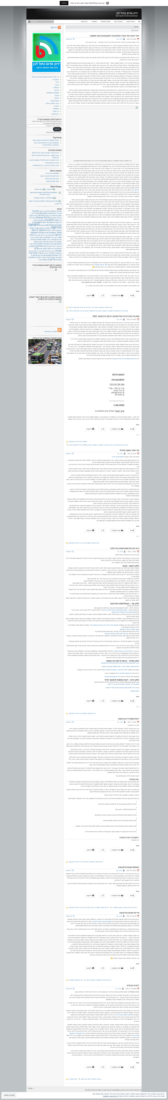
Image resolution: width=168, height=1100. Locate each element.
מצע (82, 1079)
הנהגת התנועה (130, 21)
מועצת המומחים (105, 21)
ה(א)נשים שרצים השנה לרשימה (102, 921)
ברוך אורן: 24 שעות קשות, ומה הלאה (124, 548)
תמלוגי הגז (43, 260)
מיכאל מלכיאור (48, 242)
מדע (85, 1079)
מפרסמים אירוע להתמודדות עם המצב (123, 612)
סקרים (57, 95)
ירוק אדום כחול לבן (127, 13)
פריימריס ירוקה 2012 (79, 307)
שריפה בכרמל (40, 255)
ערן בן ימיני (47, 246)
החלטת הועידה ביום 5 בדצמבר (123, 651)
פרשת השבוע (55, 101)
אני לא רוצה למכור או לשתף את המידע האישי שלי (99, 1090)
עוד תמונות (58, 203)
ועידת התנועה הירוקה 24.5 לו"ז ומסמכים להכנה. (44, 160)
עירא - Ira (119, 39)
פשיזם (40, 248)
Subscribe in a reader (50, 331)
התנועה (42, 225)
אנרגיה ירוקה (57, 213)
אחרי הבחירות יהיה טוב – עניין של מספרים (46, 165)
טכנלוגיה (71, 1079)
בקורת (106, 445)
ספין (31, 244)
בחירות (126, 445)
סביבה (51, 244)
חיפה (48, 237)
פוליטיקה (76, 311)
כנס (55, 239)
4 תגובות (68, 722)
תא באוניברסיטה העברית (49, 257)
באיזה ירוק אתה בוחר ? (52, 163)
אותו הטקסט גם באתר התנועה (111, 666)
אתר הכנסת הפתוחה (100, 265)
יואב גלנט (43, 237)
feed (54, 27)
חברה (57, 85)
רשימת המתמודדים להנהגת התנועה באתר (45, 140)
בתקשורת (94, 21)
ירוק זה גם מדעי (133, 985)
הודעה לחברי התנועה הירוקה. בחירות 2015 (45, 153)
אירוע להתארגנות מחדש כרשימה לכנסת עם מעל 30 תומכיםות (120, 663)
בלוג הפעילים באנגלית (52, 179)
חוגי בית (82, 311)
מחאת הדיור (57, 242)
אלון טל (126, 311)
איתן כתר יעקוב (44, 211)
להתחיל (64, 3)
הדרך (92, 307)
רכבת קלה (45, 253)
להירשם (57, 129)
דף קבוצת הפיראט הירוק (123, 673)
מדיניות (88, 307)
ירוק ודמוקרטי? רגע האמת (128, 719)
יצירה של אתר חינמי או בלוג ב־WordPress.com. (128, 1090)
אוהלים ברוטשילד (55, 211)
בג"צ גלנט (49, 216)
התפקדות (85, 445)
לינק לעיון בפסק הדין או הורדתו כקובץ (124, 359)
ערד (53, 246)
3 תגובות (68, 453)
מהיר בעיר (50, 239)
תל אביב (51, 259)
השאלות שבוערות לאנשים (128, 867)
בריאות (99, 1079)
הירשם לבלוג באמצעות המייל (49, 119)
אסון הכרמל (57, 216)
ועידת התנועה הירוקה (91, 311)
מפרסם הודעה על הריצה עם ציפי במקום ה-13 (104, 625)
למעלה (30, 1088)
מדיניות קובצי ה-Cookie (110, 1096)
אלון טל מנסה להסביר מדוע (130, 666)
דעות (96, 307)
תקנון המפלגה (134, 691)
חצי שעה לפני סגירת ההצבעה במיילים (116, 634)
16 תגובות (69, 39)
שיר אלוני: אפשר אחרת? (129, 450)
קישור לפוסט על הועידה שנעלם (129, 629)
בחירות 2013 (108, 307)
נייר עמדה (56, 111)
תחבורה (56, 106)
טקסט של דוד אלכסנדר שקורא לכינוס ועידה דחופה (123, 684)
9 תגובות (68, 319)
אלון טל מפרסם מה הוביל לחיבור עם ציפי (114, 610)
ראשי (139, 22)
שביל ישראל (37, 253)
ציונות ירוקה (51, 251)
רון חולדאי (52, 253)
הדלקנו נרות (135, 190)
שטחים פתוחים (52, 255)
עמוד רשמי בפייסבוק (52, 181)
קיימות (71, 307)
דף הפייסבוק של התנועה (112, 676)
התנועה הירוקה (118, 21)
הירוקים (58, 222)
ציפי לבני (44, 251)
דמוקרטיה (101, 307)
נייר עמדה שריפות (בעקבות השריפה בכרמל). (45, 77)
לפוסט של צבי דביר (118, 457)
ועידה (46, 233)
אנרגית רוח (35, 213)
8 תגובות (68, 551)
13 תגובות (69, 988)
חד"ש (42, 235)
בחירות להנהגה (56, 218)
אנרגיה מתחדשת (46, 213)
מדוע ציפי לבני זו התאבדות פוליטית (116, 670)
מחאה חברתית (36, 239)
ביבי (34, 218)
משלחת (40, 242)
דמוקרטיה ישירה (38, 220)
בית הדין (111, 445)
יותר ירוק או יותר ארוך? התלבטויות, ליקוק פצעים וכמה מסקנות (114, 36)
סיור (34, 244)
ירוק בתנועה (84, 21)
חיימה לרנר (54, 237)
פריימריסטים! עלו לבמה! (129, 913)
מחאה (44, 239)
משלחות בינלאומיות (53, 93)
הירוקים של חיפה (48, 222)
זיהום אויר (51, 235)
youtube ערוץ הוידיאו (52, 173)
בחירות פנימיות (118, 311)
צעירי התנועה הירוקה (52, 103)
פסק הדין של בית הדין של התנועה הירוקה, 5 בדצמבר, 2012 (116, 316)
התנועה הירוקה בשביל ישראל (40, 228)
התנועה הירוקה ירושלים (53, 230)
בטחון (120, 907)
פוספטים (32, 246)
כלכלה (88, 907)
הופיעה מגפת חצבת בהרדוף (123, 1015)
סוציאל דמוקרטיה (42, 244)
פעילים (54, 248)
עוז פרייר (58, 246)
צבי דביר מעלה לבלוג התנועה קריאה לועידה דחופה (121, 688)
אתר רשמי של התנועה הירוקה (49, 176)
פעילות (57, 98)
